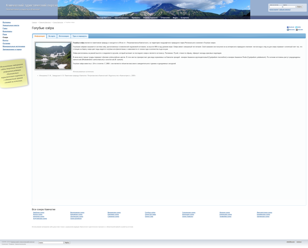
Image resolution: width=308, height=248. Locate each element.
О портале (185, 18)
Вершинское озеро (114, 212)
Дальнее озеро (225, 212)
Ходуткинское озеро (40, 218)
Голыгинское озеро (188, 212)
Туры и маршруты (121, 18)
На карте (51, 36)
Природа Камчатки (104, 18)
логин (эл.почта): (274, 5)
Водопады (7, 31)
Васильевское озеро (77, 212)
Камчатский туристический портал (32, 5)
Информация (40, 36)
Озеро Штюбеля (76, 218)
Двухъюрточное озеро (264, 212)
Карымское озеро (76, 214)
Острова (6, 43)
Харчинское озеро (263, 216)
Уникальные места (11, 25)
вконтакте (292, 29)
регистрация (274, 9)
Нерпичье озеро (38, 216)
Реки (5, 34)
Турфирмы (136, 18)
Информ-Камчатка (150, 18)
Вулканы (7, 22)
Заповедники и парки (12, 49)
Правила (11, 244)
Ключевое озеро (113, 214)
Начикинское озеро (263, 214)
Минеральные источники (14, 46)
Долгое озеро (37, 214)
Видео (175, 18)
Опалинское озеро (76, 216)
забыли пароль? (285, 9)
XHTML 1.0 (290, 242)
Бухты (5, 40)
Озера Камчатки (58, 22)
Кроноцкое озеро (188, 214)
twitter (299, 27)
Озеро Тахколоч (187, 216)
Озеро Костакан (150, 214)
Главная (34, 22)
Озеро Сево (149, 216)
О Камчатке (165, 18)
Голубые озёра (150, 212)
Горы (5, 28)
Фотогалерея (64, 36)
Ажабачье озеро (38, 212)
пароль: (285, 5)
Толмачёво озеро (225, 216)
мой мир (300, 29)
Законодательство (20, 244)
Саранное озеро (113, 216)
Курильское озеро (226, 214)
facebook (291, 27)
